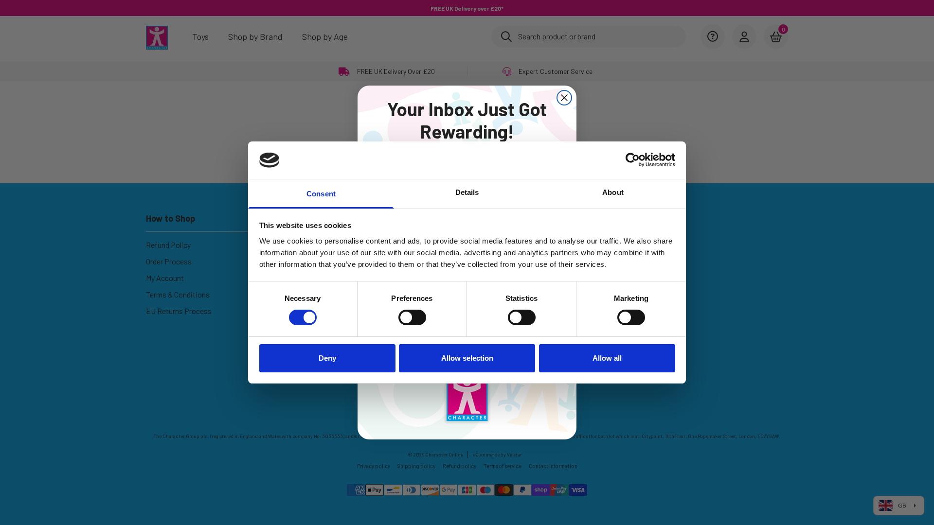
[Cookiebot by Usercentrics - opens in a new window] (632, 160)
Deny (327, 358)
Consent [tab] (321, 194)
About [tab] (613, 192)
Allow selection (467, 358)
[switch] (412, 317)
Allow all (607, 358)
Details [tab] (467, 192)
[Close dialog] (564, 97)
